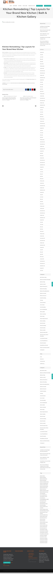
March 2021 (41, 178)
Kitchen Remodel (42, 323)
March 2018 (41, 256)
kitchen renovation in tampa (44, 522)
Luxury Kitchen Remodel (43, 338)
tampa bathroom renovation (44, 532)
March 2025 (41, 91)
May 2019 (41, 226)
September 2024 (42, 105)
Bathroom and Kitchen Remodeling (45, 279)
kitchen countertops (43, 407)
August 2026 (42, 52)
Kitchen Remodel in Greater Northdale (43, 513)
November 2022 (42, 144)
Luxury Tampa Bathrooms (43, 340)
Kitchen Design (42, 316)
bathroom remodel (43, 284)
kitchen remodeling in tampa (44, 509)
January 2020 (42, 208)
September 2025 (42, 77)
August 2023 (42, 128)
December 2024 (42, 98)
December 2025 (42, 70)
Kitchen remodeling (5, 52)
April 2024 (41, 114)
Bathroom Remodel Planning (44, 486)
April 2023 (41, 137)
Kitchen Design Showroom (44, 318)
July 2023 (41, 130)
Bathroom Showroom (43, 295)
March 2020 (41, 203)
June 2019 (41, 224)
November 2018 (42, 240)
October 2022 (42, 146)
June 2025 (41, 84)
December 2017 (42, 261)
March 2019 (41, 231)
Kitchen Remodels (42, 327)
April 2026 (41, 61)
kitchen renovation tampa (43, 526)
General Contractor (43, 302)
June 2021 (41, 171)
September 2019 (42, 217)
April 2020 (41, 201)
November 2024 (42, 100)
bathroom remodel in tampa (44, 484)
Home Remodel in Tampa (43, 496)
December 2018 (42, 238)
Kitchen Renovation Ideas (43, 332)
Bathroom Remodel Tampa (43, 487)
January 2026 (42, 68)
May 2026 (41, 59)
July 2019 (41, 222)
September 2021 (42, 164)
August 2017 (42, 268)
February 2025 (42, 93)
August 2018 (42, 247)
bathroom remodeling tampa (44, 483)
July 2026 (41, 54)
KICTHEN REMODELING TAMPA (44, 499)
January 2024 (42, 121)
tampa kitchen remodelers (43, 538)
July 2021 (41, 169)
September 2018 (42, 245)
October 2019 (42, 215)
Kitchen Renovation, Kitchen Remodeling (44, 335)
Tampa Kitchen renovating (43, 541)
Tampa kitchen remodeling (43, 539)
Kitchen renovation (43, 423)
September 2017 (42, 265)
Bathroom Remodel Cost (43, 286)
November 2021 (42, 162)
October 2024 (42, 102)
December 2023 (42, 123)
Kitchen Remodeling (43, 325)
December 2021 (42, 160)
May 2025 (41, 86)
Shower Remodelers (43, 436)
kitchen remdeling (42, 414)
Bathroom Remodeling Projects (44, 384)
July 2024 (41, 109)
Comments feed (42, 361)
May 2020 (41, 199)
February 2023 (42, 139)
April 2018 (41, 254)
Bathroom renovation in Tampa (44, 490)
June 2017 (41, 270)
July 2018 (41, 249)
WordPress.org (42, 363)
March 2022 (41, 155)
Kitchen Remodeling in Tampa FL (44, 510)
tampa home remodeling (43, 535)
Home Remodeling (43, 307)
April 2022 (41, 153)
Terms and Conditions (6, 565)
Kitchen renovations (42, 523)
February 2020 (42, 206)
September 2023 (42, 125)
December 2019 (42, 210)
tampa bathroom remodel (43, 529)
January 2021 (42, 183)
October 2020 (42, 187)
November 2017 (42, 263)
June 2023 (41, 132)
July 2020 (41, 194)
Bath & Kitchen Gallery (43, 277)
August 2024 (42, 107)
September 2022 (42, 148)
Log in (41, 356)
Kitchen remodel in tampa (43, 516)
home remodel (42, 304)
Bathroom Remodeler (43, 477)
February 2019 (42, 233)
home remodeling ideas (43, 309)
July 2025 (41, 82)
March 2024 (41, 116)
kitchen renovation (42, 520)
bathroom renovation (43, 293)
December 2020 (42, 185)
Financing (41, 300)
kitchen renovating (42, 519)
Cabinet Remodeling (43, 391)
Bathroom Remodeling (43, 288)
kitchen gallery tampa (43, 500)
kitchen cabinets (42, 311)
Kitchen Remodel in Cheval (43, 503)
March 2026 (41, 63)
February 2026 (42, 66)
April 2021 (41, 176)
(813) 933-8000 (31, 556)
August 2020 (42, 192)
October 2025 (42, 75)
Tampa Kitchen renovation (43, 542)
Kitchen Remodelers (43, 502)
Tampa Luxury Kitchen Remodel (44, 347)
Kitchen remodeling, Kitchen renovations (44, 507)
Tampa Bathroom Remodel (44, 345)
